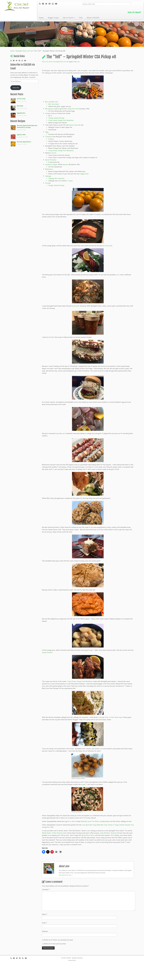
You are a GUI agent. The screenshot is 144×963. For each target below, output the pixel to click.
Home (41, 17)
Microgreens (49, 109)
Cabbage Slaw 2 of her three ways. (111, 717)
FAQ (80, 17)
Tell (74, 61)
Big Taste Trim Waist (91, 821)
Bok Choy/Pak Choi (51, 102)
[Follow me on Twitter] (47, 3)
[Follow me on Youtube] (57, 3)
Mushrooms (49, 169)
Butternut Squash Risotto (24, 142)
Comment (46, 889)
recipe (83, 784)
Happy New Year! (21, 113)
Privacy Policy (72, 960)
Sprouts (65, 164)
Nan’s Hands (20, 106)
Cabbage (48, 176)
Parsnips (48, 183)
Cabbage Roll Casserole (56, 178)
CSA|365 (68, 958)
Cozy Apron (85, 825)
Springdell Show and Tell (24, 51)
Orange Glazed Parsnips (56, 118)
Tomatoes (48, 137)
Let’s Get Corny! (21, 99)
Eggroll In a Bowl (21, 134)
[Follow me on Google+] (53, 3)
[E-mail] (43, 3)
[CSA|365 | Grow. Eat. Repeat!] (16, 6)
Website (45, 931)
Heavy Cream (73, 125)
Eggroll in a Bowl (70, 821)
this (49, 337)
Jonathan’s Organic (51, 164)
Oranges (48, 113)
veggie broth (84, 174)
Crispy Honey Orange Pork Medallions (61, 120)
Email (44, 923)
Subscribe (16, 88)
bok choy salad (107, 246)
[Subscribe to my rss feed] (40, 3)
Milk (64, 125)
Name (44, 914)
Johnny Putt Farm (73, 109)
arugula (60, 109)
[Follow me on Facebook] (50, 3)
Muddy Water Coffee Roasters (52, 833)
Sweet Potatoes (50, 160)
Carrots (53, 153)
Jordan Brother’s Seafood (107, 833)
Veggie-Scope (53, 17)
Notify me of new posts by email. (55, 944)
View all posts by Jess (66, 875)
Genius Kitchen (47, 652)
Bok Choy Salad (53, 104)
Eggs (46, 132)
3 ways (69, 181)
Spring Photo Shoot (87, 835)
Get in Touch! (68, 17)
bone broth (75, 306)
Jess (78, 61)
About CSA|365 (93, 17)
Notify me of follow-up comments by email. (58, 940)
